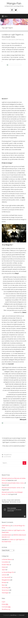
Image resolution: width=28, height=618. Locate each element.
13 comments (7, 456)
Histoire (4, 567)
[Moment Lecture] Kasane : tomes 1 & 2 (12, 487)
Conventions (5, 562)
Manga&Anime (7, 454)
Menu (6, 16)
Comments (6, 607)
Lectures (4, 575)
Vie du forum (5, 590)
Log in (3, 601)
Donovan (21, 615)
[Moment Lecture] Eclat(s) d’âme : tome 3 (13, 483)
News (3, 585)
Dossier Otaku (5, 564)
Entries (5, 604)
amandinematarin (6, 535)
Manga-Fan (14, 3)
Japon (3, 569)
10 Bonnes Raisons (7, 559)
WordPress (13, 615)
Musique (4, 582)
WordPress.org (6, 609)
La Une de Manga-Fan (8, 572)
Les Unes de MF (6, 577)
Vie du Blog (5, 587)
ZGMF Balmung (20, 39)
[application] (14, 511)
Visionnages (5, 592)
